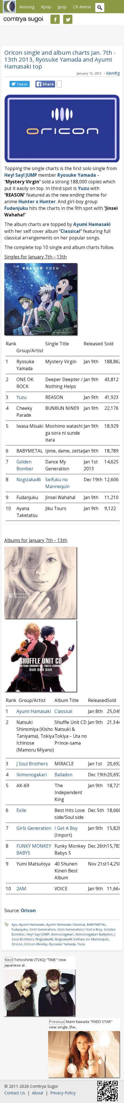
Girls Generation (33, 828)
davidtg (113, 73)
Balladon (63, 775)
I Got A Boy (66, 828)
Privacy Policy (63, 1093)
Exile (21, 810)
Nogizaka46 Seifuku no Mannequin (82, 939)
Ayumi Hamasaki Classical (65, 924)
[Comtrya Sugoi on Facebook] (55, 19)
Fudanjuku (16, 208)
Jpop (62, 6)
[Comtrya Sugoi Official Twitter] (67, 19)
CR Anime (82, 6)
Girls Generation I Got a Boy (79, 929)
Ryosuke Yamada (76, 175)
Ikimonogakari (31, 775)
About (37, 1093)
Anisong (27, 6)
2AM (21, 889)
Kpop (46, 6)
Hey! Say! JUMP (38, 934)
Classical (70, 231)
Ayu (14, 924)
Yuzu (83, 188)
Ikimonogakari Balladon (94, 934)
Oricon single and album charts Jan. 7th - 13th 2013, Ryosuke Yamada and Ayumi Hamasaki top (60, 59)
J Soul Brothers (32, 764)
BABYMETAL (96, 924)
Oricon (17, 944)
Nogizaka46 (28, 480)
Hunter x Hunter (37, 202)
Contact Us (14, 1093)
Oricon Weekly (35, 944)
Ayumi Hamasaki (92, 224)
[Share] (38, 84)
